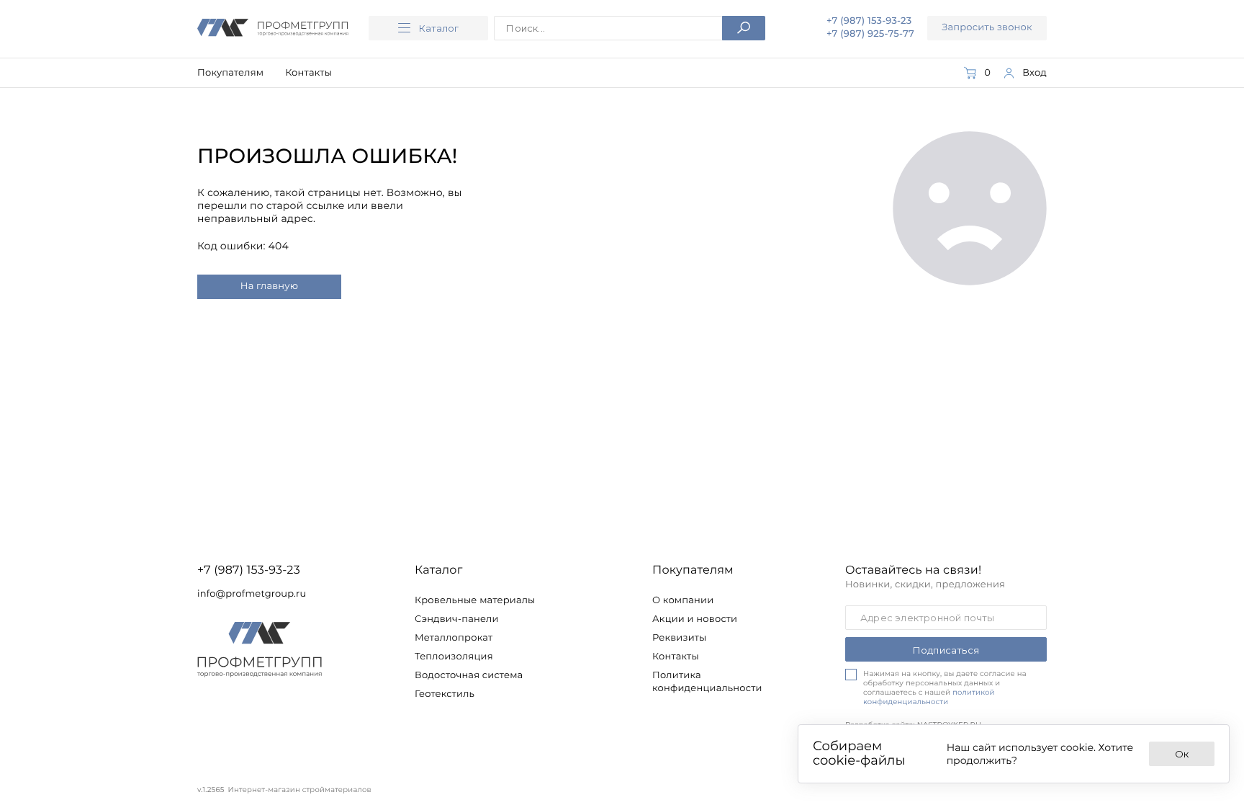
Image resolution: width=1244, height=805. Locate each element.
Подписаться (946, 650)
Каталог (439, 28)
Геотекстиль (444, 694)
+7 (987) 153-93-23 (868, 21)
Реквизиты (679, 638)
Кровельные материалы (475, 600)
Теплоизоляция (454, 656)
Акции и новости (694, 619)
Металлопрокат (453, 638)
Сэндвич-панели (457, 619)
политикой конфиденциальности (929, 697)
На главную (269, 286)
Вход (1034, 73)
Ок (1182, 754)
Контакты (308, 73)
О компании (682, 600)
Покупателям (230, 73)
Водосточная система (469, 675)
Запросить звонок (987, 27)
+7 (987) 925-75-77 (870, 33)
